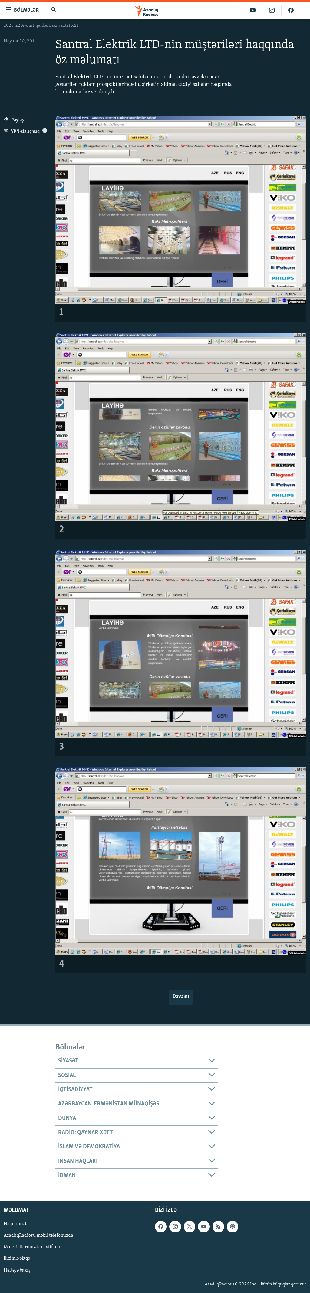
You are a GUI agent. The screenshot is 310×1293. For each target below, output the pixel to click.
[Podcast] (232, 1226)
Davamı (181, 997)
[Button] (14, 121)
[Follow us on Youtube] (203, 1226)
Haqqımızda (16, 1224)
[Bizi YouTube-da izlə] (252, 10)
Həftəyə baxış (17, 1270)
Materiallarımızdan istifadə (32, 1247)
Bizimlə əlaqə (17, 1258)
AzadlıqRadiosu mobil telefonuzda (38, 1235)
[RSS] (218, 1226)
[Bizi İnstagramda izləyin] (272, 10)
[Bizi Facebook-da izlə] (291, 10)
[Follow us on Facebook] (161, 1226)
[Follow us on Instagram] (175, 1226)
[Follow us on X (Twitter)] (189, 1226)
